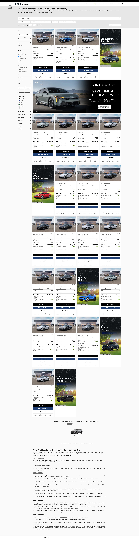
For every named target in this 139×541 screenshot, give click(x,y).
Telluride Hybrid (63, 517)
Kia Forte (37, 464)
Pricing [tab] (38, 49)
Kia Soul (36, 481)
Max (25, 32)
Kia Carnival (37, 506)
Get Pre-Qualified (43, 73)
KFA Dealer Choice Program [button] (38, 61)
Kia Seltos (37, 478)
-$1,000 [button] (73, 59)
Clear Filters (39, 25)
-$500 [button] (51, 57)
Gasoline (54, 21)
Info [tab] (48, 49)
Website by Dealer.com (46, 538)
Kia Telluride (37, 496)
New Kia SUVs (38, 473)
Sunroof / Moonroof (41, 21)
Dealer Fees (35, 53)
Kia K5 (36, 468)
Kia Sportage (37, 489)
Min (18, 32)
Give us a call (87, 527)
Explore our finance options (64, 527)
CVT (74, 21)
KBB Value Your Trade (43, 70)
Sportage (76, 436)
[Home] (18, 4)
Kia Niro (36, 484)
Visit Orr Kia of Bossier (74, 526)
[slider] (18, 39)
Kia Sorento (37, 493)
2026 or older (21, 21)
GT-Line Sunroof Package (65, 21)
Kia (33, 25)
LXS (28, 21)
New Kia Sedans (39, 458)
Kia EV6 (36, 519)
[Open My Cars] (122, 4)
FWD (49, 21)
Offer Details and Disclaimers (105, 66)
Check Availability (43, 67)
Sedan (33, 21)
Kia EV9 (36, 522)
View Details (76, 439)
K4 (29, 25)
